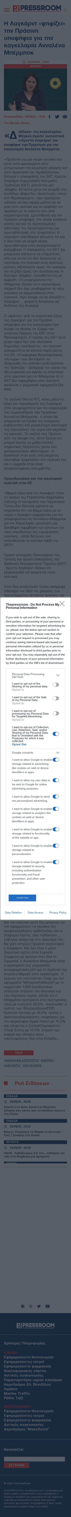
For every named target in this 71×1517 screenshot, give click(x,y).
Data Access (35, 912)
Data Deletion (13, 912)
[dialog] (35, 758)
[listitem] (35, 675)
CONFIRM (22, 898)
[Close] (63, 605)
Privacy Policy (57, 912)
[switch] (56, 685)
